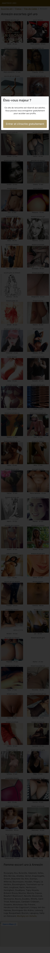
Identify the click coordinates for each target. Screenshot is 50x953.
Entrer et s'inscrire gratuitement (25, 123)
